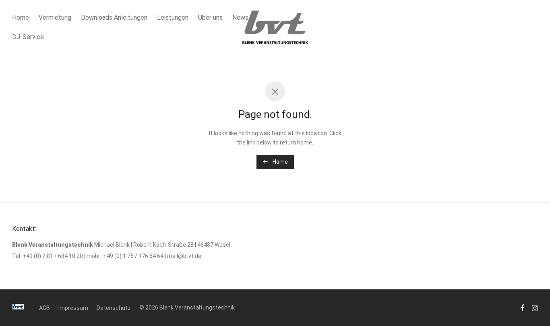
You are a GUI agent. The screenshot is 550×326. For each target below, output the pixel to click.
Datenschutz (114, 308)
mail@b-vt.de (184, 256)
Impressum (73, 308)
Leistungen (172, 17)
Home (20, 17)
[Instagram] (535, 307)
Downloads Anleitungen (114, 17)
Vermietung (55, 17)
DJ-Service (28, 37)
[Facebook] (522, 307)
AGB (44, 308)
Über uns (210, 17)
